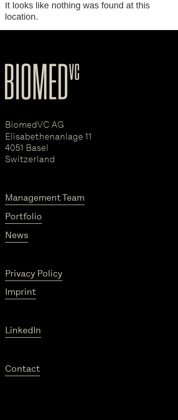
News (16, 235)
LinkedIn (23, 330)
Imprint (20, 291)
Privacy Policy (33, 273)
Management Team (45, 197)
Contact (22, 368)
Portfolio (23, 216)
